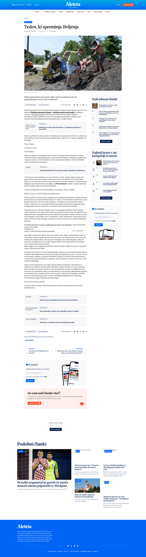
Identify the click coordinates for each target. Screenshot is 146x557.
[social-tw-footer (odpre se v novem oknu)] (74, 546)
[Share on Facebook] (74, 105)
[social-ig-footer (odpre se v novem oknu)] (78, 546)
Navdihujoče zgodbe (50, 12)
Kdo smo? (66, 551)
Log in (61, 423)
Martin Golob (80, 12)
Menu (37, 12)
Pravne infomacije (74, 551)
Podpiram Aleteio (33, 403)
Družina (107, 12)
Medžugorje (108, 451)
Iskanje (37, 5)
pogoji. (45, 376)
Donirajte (59, 551)
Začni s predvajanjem (77, 230)
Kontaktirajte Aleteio (86, 551)
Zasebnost (95, 551)
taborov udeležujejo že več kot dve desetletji (56, 225)
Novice (26, 18)
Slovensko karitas (38, 115)
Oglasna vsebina (98, 12)
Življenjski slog (70, 12)
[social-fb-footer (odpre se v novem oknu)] (71, 546)
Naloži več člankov (106, 141)
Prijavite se (30, 380)
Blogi (89, 12)
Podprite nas (127, 5)
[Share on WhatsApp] (86, 105)
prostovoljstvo (29, 340)
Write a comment (55, 429)
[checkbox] (26, 376)
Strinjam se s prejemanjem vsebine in (37, 376)
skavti (106, 482)
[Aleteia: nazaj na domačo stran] (73, 4)
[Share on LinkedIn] (77, 105)
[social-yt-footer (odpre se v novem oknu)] (68, 546)
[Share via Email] (83, 105)
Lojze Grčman (42, 31)
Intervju (61, 12)
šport (77, 451)
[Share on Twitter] (80, 105)
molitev (21, 451)
